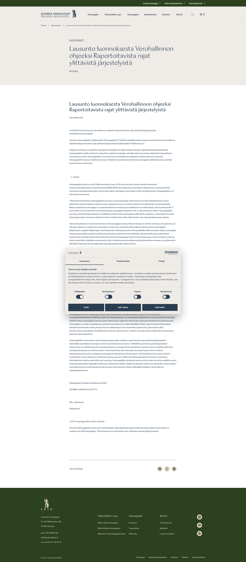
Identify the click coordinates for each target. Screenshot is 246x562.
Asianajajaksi (133, 15)
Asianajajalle (93, 15)
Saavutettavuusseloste (158, 557)
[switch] (108, 297)
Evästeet (174, 557)
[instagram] (199, 517)
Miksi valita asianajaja (108, 522)
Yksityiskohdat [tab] (123, 261)
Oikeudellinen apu (113, 15)
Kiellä (86, 307)
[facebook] (199, 525)
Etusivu (43, 25)
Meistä (179, 15)
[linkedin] (199, 533)
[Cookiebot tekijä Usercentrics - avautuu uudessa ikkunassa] (166, 253)
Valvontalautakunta (173, 4)
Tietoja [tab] (161, 261)
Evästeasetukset (198, 557)
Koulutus (166, 15)
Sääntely (133, 533)
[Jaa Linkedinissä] (174, 468)
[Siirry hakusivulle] (192, 14)
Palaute (185, 557)
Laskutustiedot (167, 533)
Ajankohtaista (150, 15)
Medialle (164, 528)
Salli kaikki (160, 307)
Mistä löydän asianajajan (109, 528)
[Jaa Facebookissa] (159, 468)
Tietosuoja (140, 557)
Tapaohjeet (134, 528)
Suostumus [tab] (84, 261)
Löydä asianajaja (150, 4)
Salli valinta (123, 307)
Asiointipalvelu (195, 4)
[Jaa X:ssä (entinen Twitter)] (167, 468)
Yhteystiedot (166, 522)
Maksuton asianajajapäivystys (112, 533)
